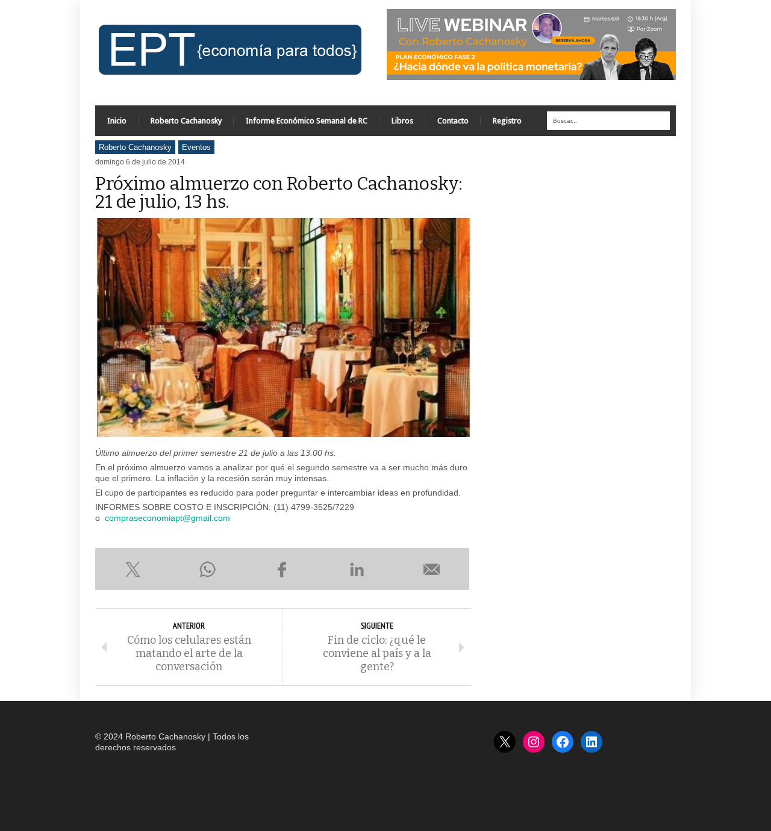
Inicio (116, 120)
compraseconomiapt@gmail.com (167, 518)
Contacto (453, 120)
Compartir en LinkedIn (357, 569)
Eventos (196, 147)
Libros (402, 120)
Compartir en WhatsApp (207, 569)
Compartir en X (132, 569)
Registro (507, 120)
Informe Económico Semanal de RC (306, 120)
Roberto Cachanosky (186, 120)
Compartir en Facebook (282, 569)
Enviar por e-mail (432, 569)
